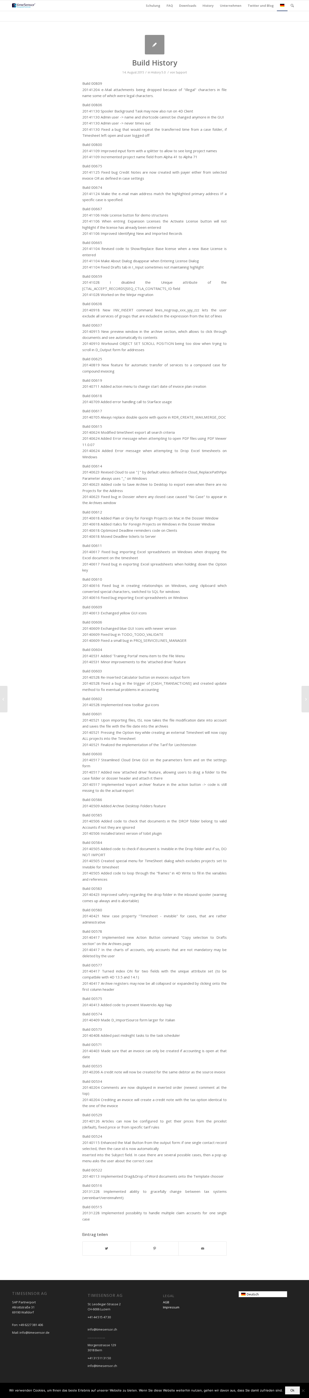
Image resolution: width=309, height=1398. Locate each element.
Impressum (171, 1307)
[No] (303, 1390)
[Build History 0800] (3, 699)
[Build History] (154, 44)
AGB (166, 1302)
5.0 (164, 72)
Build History (154, 63)
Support (181, 72)
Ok (292, 1390)
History (156, 72)
